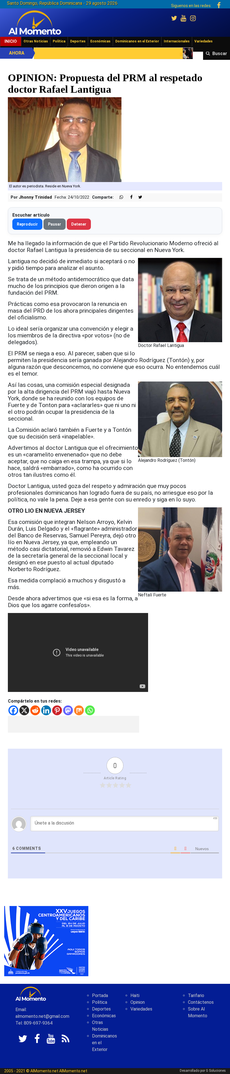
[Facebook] (13, 710)
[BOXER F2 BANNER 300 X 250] (46, 940)
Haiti (134, 995)
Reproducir (27, 224)
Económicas (100, 41)
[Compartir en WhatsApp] (119, 197)
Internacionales (177, 41)
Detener (78, 224)
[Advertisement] (73, 724)
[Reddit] (35, 710)
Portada (100, 995)
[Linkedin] (46, 710)
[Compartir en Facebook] (128, 197)
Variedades (203, 41)
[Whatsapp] (90, 710)
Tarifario (196, 995)
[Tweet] (138, 197)
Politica (99, 1002)
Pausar (54, 224)
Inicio (10, 41)
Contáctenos (201, 1002)
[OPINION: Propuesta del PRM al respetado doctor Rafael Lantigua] (64, 139)
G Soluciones (216, 1071)
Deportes (78, 41)
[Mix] (79, 710)
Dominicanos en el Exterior (137, 41)
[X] (24, 710)
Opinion (137, 1002)
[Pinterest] (57, 710)
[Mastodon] (68, 710)
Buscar (219, 53)
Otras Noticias (36, 41)
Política (59, 41)
